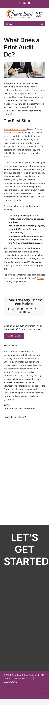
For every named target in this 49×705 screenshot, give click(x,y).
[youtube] (44, 693)
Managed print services (15, 129)
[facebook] (35, 693)
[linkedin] (40, 693)
